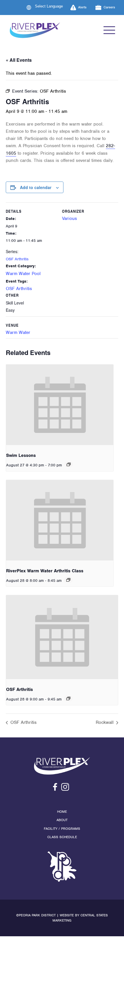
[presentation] (59, 405)
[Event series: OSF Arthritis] (68, 698)
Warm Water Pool (23, 273)
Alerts (82, 7)
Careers (109, 7)
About (62, 820)
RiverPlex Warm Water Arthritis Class (44, 571)
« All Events (19, 60)
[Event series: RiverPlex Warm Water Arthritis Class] (68, 580)
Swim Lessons (21, 455)
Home (62, 811)
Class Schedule (62, 837)
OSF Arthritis (17, 259)
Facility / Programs (62, 828)
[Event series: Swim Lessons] (69, 464)
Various (69, 218)
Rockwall (105, 722)
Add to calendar (35, 187)
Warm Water (18, 332)
